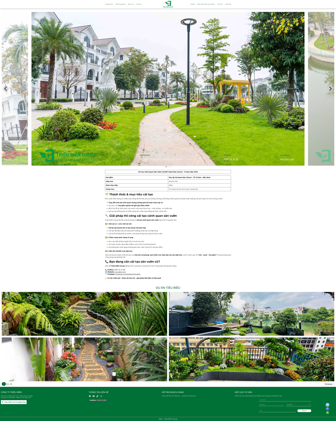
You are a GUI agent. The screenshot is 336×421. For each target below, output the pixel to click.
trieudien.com (120, 272)
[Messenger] (327, 405)
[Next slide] (330, 89)
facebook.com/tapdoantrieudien (127, 274)
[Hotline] (327, 412)
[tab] (166, 166)
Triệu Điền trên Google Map (15, 402)
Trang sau (329, 384)
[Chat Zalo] (327, 408)
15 (11, 384)
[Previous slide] (6, 89)
